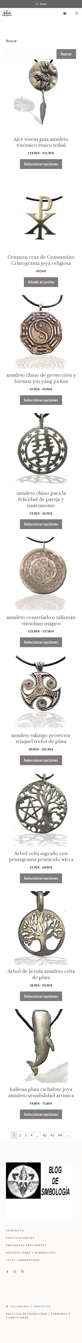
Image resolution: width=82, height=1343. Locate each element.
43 (52, 1135)
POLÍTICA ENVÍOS (20, 1237)
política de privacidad (27, 1313)
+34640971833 (28, 1260)
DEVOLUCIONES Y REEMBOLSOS (31, 1252)
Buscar (11, 41)
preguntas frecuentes (26, 1245)
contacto (15, 1230)
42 (44, 1135)
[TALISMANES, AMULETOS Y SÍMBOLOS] (7, 13)
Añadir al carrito (41, 282)
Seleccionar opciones (41, 164)
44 (60, 1135)
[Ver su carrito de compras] (65, 13)
